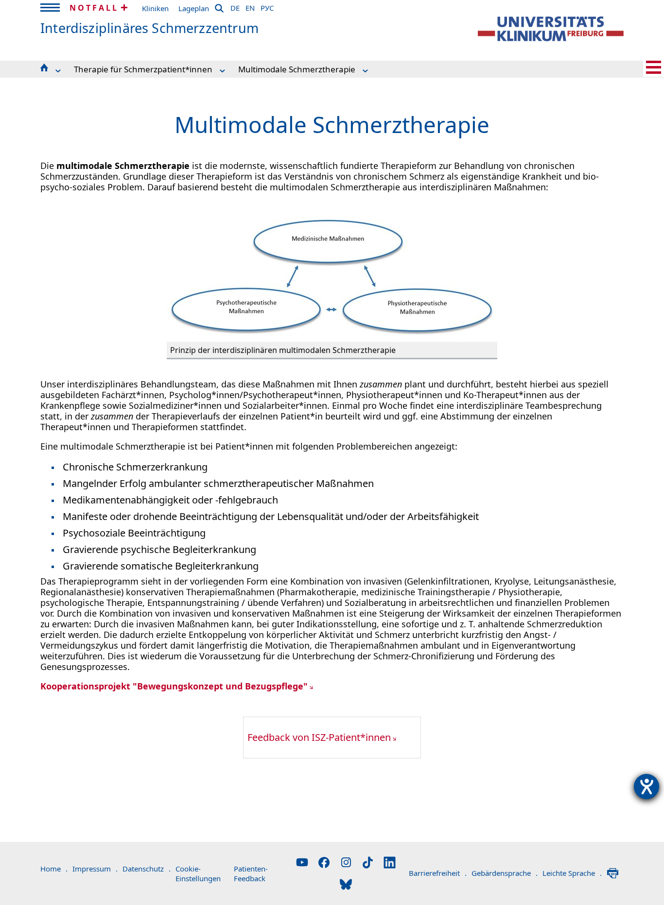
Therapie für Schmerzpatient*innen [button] (143, 69)
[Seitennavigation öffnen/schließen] (653, 67)
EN (250, 6)
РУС (267, 6)
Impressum (95, 868)
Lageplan (193, 8)
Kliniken (155, 8)
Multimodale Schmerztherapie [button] (296, 69)
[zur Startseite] (551, 29)
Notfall (94, 7)
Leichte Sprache (572, 873)
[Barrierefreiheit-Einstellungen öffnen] (646, 786)
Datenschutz (146, 868)
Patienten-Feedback (251, 873)
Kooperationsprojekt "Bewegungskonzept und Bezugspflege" (174, 686)
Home (54, 868)
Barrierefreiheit (438, 873)
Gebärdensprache (505, 873)
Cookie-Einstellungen (198, 873)
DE (235, 6)
